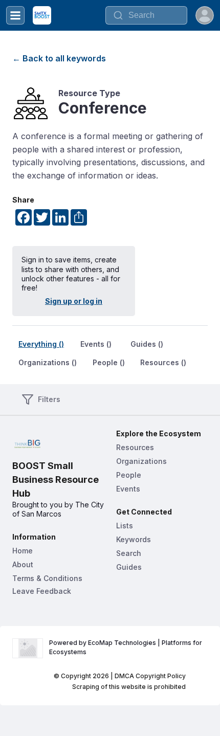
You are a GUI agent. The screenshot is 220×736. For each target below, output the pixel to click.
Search (128, 553)
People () (109, 362)
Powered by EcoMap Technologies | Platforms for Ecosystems (126, 647)
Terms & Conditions (47, 578)
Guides (129, 567)
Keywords (133, 539)
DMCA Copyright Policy (150, 676)
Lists (124, 525)
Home (22, 550)
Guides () (146, 344)
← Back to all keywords (59, 58)
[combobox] (146, 15)
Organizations (141, 461)
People (128, 475)
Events (128, 488)
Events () (96, 344)
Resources (135, 447)
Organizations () (47, 362)
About (22, 564)
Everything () (41, 344)
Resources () (163, 362)
